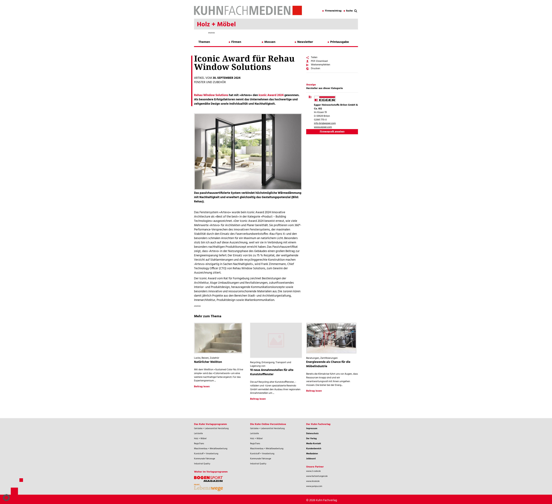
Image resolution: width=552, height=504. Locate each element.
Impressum (311, 428)
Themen (204, 42)
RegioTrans (199, 443)
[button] (6, 497)
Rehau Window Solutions (211, 95)
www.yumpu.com (314, 486)
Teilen (314, 57)
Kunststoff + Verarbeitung (206, 453)
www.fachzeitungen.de (317, 476)
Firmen (236, 42)
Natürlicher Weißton (208, 362)
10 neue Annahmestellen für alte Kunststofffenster (271, 372)
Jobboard (311, 458)
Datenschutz (312, 433)
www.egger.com (323, 127)
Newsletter (305, 42)
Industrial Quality (202, 463)
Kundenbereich (313, 448)
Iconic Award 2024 (271, 95)
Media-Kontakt (313, 443)
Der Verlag (311, 438)
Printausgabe (339, 42)
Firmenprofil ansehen (332, 132)
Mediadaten (312, 453)
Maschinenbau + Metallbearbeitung (210, 448)
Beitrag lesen (202, 387)
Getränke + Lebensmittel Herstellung (211, 428)
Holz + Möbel (200, 438)
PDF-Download (319, 61)
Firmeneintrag (333, 11)
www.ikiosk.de (313, 481)
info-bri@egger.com (325, 123)
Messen (269, 42)
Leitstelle (198, 433)
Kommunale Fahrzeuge (204, 458)
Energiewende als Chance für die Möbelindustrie (328, 364)
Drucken (315, 68)
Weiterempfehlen (320, 65)
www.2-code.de (313, 471)
